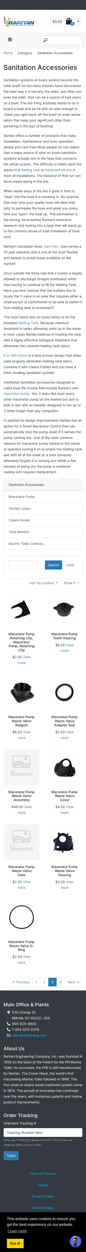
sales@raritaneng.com (29, 1035)
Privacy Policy (43, 1196)
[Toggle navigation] (6, 5)
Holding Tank (28, 323)
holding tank (30, 170)
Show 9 (70, 583)
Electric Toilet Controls (26, 544)
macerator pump (17, 393)
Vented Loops (19, 508)
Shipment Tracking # (20, 1123)
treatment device (58, 170)
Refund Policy (43, 1208)
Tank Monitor (19, 532)
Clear (70, 565)
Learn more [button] (17, 1231)
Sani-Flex (51, 246)
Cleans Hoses (19, 520)
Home (8, 53)
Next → (73, 982)
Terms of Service (43, 1173)
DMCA (43, 1185)
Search (53, 565)
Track (11, 1155)
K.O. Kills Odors (15, 355)
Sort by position (42, 583)
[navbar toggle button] (10, 41)
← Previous (21, 982)
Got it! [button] (15, 1243)
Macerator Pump (22, 497)
